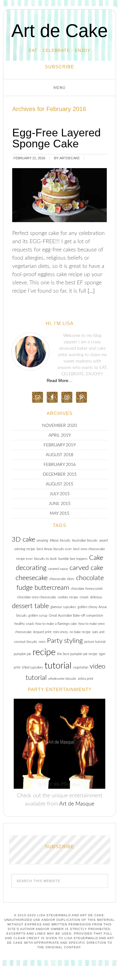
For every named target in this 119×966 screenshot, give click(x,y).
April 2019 (60, 435)
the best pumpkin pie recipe (77, 654)
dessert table (30, 606)
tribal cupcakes (32, 667)
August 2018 (59, 455)
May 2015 (59, 513)
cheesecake (32, 578)
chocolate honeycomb (87, 588)
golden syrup (37, 615)
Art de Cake (59, 30)
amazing (42, 540)
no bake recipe (80, 632)
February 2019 (60, 445)
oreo (42, 641)
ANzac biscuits (60, 540)
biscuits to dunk (45, 558)
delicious (96, 597)
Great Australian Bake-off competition (76, 615)
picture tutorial (94, 641)
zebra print (85, 678)
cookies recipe (68, 597)
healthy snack (24, 623)
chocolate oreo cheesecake (36, 597)
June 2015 (59, 504)
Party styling (65, 640)
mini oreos (60, 632)
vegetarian (80, 667)
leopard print (42, 632)
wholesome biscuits (62, 678)
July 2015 (60, 494)
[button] (59, 87)
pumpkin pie (22, 654)
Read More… (60, 380)
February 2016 (60, 465)
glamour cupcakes (63, 607)
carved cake (86, 567)
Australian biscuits (85, 540)
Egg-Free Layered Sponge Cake (56, 138)
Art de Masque (76, 804)
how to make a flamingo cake (56, 623)
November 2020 (59, 426)
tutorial (58, 665)
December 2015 (60, 474)
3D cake (23, 539)
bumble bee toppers (73, 558)
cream (84, 597)
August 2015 (59, 484)
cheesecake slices (61, 579)
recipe (44, 652)
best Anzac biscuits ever (54, 549)
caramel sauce (58, 569)
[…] (90, 291)
